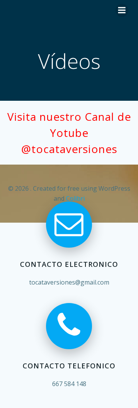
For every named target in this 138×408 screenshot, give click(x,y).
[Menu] (121, 10)
